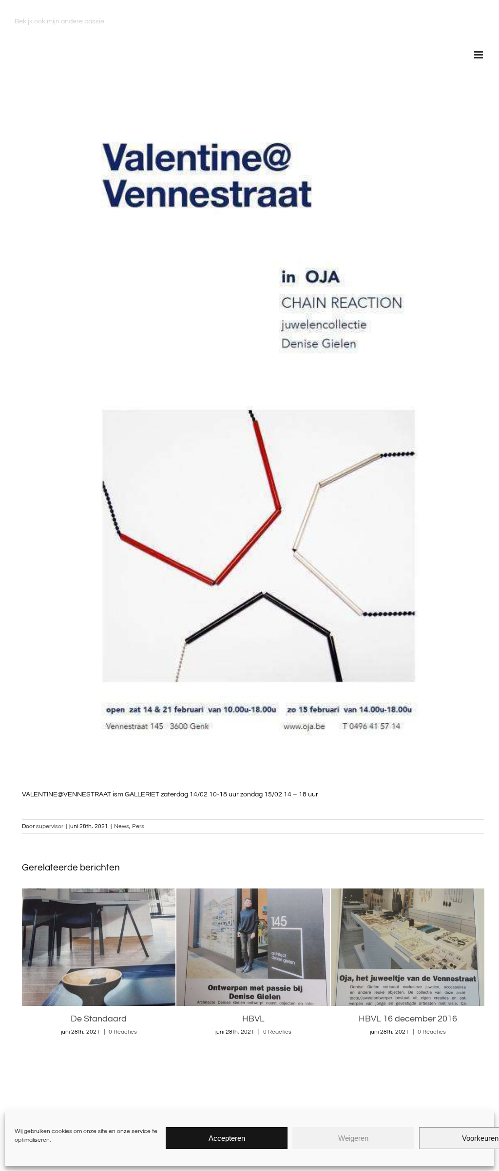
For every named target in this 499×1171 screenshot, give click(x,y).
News (121, 826)
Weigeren (353, 1138)
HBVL (253, 1018)
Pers (138, 826)
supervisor (49, 826)
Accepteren (227, 1138)
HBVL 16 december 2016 (408, 1018)
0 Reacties (123, 1032)
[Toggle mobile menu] (479, 55)
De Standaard (99, 1018)
